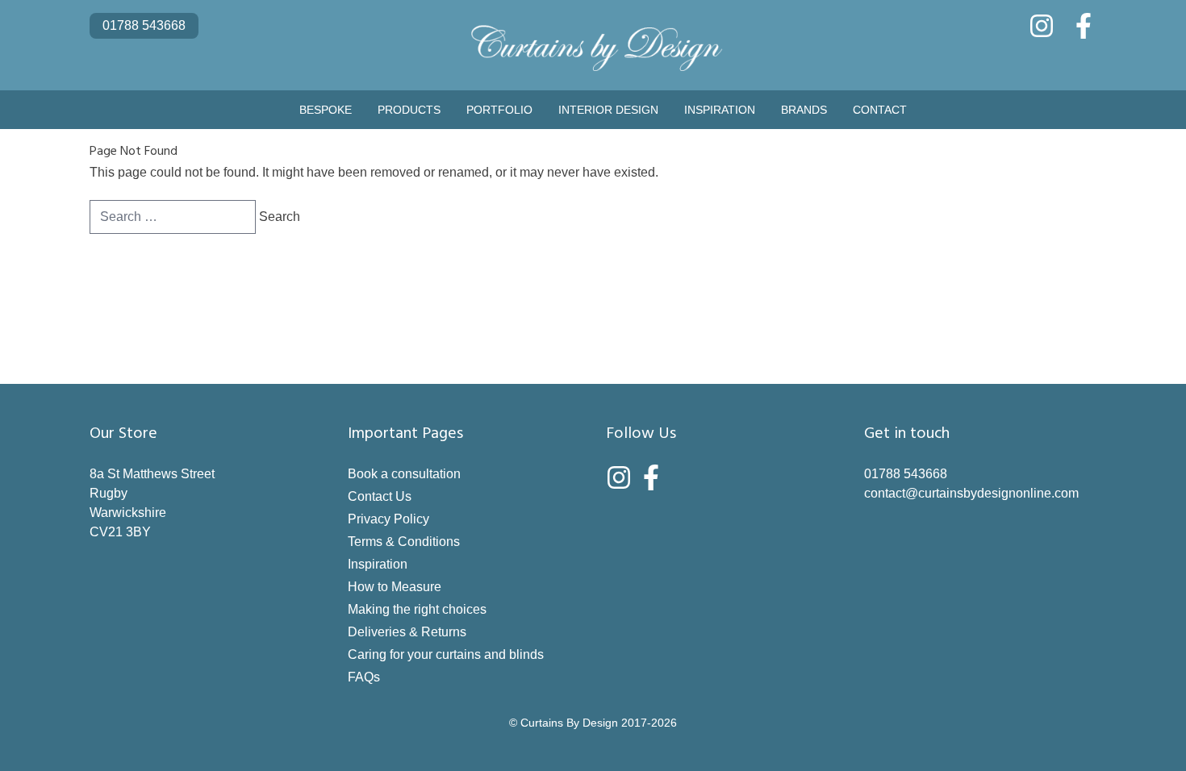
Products (409, 109)
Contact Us (379, 496)
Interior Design (608, 109)
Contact (880, 109)
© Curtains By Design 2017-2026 (593, 722)
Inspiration (719, 109)
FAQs (364, 677)
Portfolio (499, 109)
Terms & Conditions (404, 541)
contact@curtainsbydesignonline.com (971, 493)
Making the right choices (417, 609)
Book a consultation (404, 474)
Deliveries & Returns (407, 632)
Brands (804, 109)
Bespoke (325, 109)
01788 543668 (144, 25)
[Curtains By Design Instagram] (1041, 26)
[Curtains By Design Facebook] (1083, 26)
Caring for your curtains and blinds (446, 654)
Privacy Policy (388, 519)
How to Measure (394, 587)
